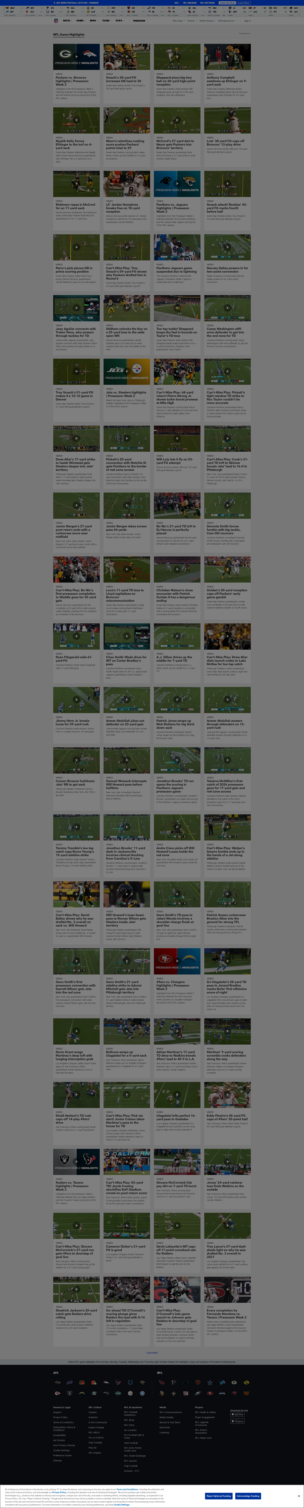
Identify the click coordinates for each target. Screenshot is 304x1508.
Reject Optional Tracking (219, 1496)
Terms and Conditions (127, 1489)
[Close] (298, 1496)
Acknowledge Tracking (248, 1496)
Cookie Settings (122, 1504)
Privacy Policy (59, 1492)
